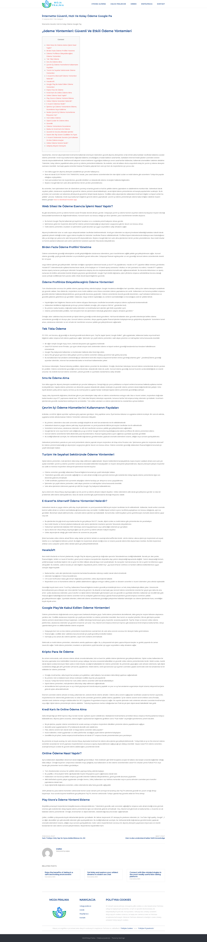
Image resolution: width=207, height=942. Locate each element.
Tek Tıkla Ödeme (52, 59)
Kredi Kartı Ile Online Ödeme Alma (59, 92)
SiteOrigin (121, 938)
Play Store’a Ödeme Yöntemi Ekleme (60, 98)
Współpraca (146, 4)
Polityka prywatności (103, 938)
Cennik (134, 4)
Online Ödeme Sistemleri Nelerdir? (59, 101)
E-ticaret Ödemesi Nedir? (55, 104)
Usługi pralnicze (118, 4)
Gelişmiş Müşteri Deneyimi (56, 146)
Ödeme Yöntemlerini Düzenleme (58, 126)
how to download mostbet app (65, 199)
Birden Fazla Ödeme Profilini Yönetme (60, 51)
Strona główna (99, 4)
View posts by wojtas (63, 851)
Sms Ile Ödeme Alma (54, 62)
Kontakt (161, 4)
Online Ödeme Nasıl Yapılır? (56, 95)
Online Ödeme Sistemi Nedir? (57, 143)
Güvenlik (49, 123)
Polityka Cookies (127, 928)
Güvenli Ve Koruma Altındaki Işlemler (59, 132)
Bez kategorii (58, 19)
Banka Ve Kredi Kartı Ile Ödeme (58, 129)
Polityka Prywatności (146, 928)
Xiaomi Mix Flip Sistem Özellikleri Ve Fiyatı (61, 134)
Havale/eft (50, 81)
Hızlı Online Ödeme (53, 118)
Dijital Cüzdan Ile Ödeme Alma (57, 120)
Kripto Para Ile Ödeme (54, 90)
